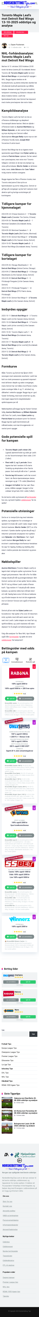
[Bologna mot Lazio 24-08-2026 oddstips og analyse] (7, 1133)
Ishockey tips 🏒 (21, 32)
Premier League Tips (9, 1056)
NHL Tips (5, 1077)
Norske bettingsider (10, 1251)
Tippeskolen (7, 1256)
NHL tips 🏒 (7, 36)
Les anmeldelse (26, 698)
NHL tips (6, 1287)
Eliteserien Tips (7, 1060)
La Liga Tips (6, 1065)
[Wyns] (8, 1013)
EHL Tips (5, 1073)
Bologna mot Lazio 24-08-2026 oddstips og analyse (24, 1125)
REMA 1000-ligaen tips (11, 1292)
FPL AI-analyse (8, 1265)
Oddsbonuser (8, 1247)
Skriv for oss (7, 1202)
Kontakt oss (7, 1206)
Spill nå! (12, 698)
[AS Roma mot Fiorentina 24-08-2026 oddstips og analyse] (7, 1120)
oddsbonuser (26, 500)
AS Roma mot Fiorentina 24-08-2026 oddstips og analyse (25, 1112)
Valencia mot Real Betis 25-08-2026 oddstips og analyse (25, 1099)
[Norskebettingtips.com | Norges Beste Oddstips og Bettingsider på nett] (19, 5)
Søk (3, 1030)
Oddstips (6, 1242)
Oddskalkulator (8, 1260)
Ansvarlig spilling (9, 1211)
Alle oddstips (7, 32)
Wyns (17, 1010)
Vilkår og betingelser (10, 1216)
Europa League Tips (9, 1048)
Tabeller (6, 1296)
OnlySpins (19, 975)
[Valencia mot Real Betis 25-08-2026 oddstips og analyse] (7, 1108)
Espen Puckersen (17, 45)
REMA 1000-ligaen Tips (11, 1085)
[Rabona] (8, 996)
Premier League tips (10, 1282)
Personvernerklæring (10, 1220)
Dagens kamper (9, 1278)
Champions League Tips (11, 1052)
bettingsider (31, 497)
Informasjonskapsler (10, 1225)
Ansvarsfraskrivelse (10, 1229)
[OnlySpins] (8, 976)
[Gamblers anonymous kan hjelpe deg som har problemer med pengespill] (6, 1157)
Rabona (18, 992)
